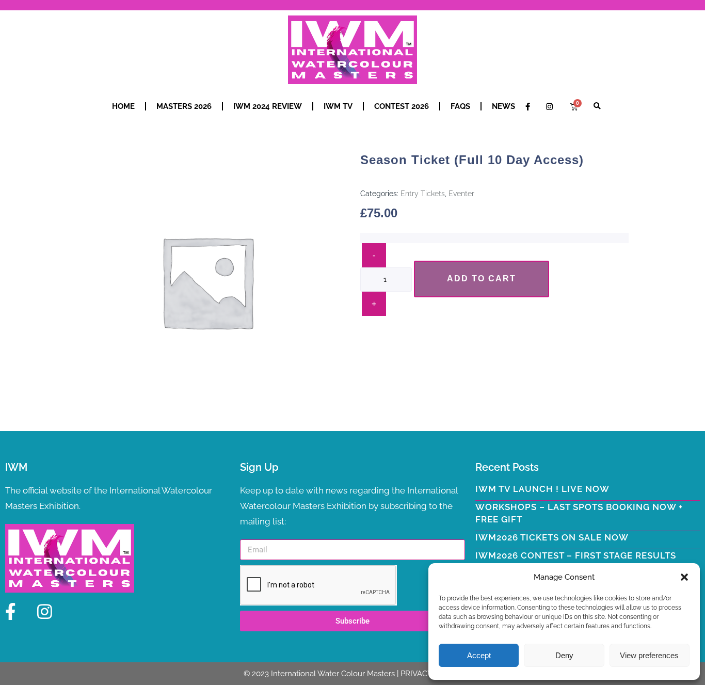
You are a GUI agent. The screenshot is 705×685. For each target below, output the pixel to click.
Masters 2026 (184, 106)
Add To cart (481, 278)
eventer (461, 193)
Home (123, 106)
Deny (564, 655)
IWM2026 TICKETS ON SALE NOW (552, 537)
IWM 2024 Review (267, 106)
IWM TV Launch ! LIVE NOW (542, 489)
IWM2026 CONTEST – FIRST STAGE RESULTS (575, 555)
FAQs (460, 106)
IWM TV (338, 106)
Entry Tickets (422, 193)
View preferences (649, 655)
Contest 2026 (401, 106)
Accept (479, 655)
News (503, 106)
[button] (684, 577)
